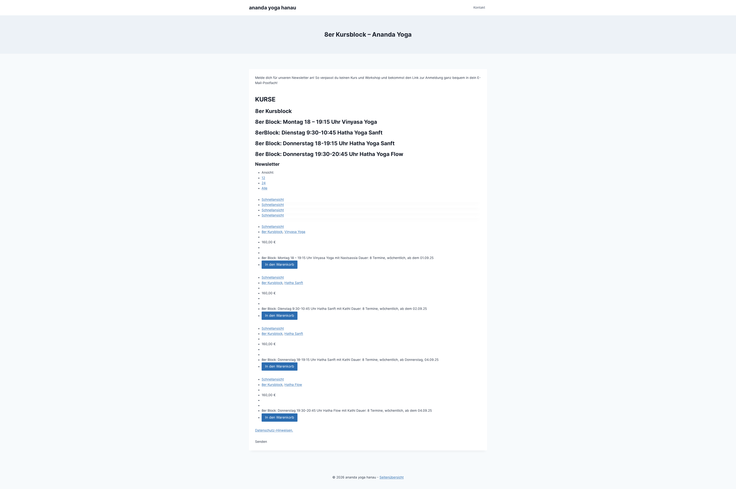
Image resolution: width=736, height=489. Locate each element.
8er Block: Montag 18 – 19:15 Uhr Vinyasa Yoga (316, 122)
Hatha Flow (293, 385)
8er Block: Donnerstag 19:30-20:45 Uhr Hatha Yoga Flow (329, 154)
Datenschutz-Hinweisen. (274, 430)
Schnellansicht (273, 199)
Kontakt (479, 7)
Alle (264, 188)
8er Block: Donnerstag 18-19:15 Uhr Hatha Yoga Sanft (325, 143)
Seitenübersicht (392, 477)
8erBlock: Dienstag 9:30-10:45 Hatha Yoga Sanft (319, 132)
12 (263, 178)
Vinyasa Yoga (294, 232)
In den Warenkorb (279, 264)
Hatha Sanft (293, 283)
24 (264, 183)
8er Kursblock (272, 232)
